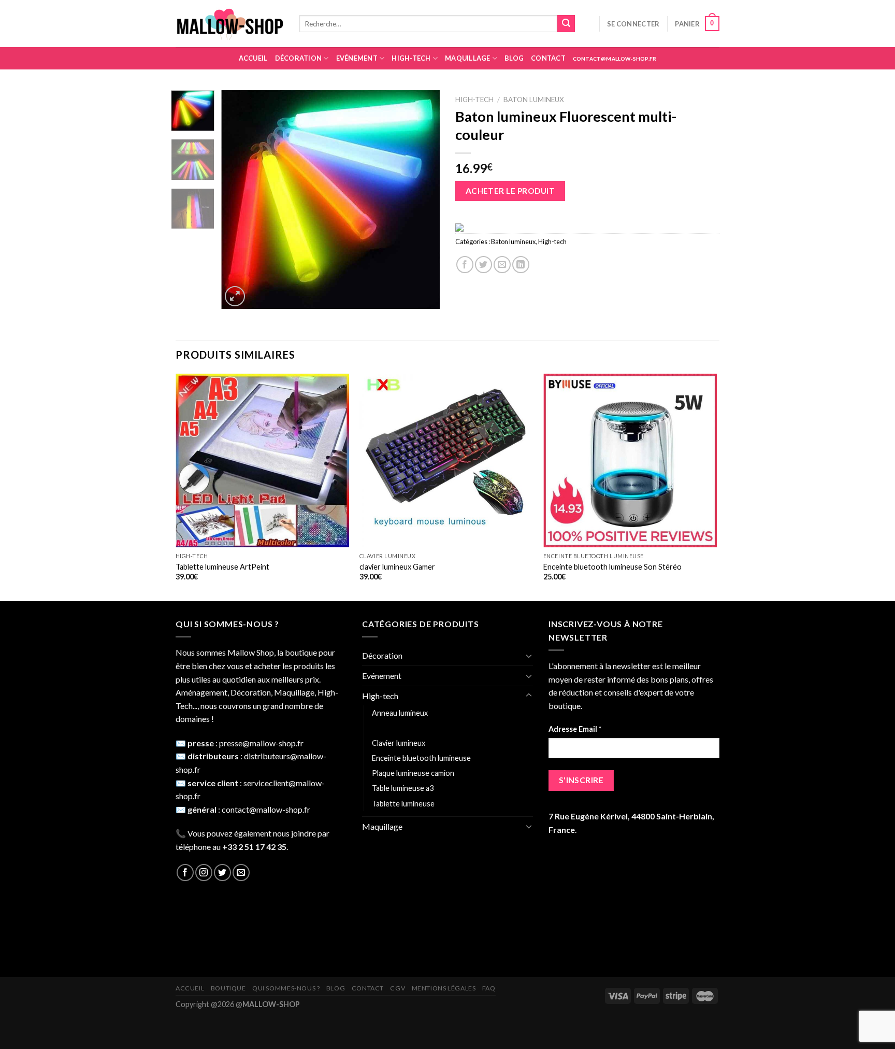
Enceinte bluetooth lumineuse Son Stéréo (612, 566)
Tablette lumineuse (403, 803)
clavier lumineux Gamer (397, 566)
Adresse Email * (574, 729)
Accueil (253, 58)
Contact (548, 58)
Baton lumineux (533, 99)
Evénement (357, 58)
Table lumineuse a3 (403, 788)
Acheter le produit (510, 190)
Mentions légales (444, 988)
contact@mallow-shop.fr (614, 58)
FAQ (489, 988)
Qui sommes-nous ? (286, 988)
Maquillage (467, 58)
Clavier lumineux (398, 743)
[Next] (422, 199)
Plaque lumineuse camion (413, 773)
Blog (514, 58)
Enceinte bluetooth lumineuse (421, 758)
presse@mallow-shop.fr (261, 743)
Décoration (298, 58)
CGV (397, 988)
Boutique (228, 988)
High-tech (411, 58)
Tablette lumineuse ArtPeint (222, 566)
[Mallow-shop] (230, 23)
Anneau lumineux (400, 712)
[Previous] (238, 199)
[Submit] (566, 24)
